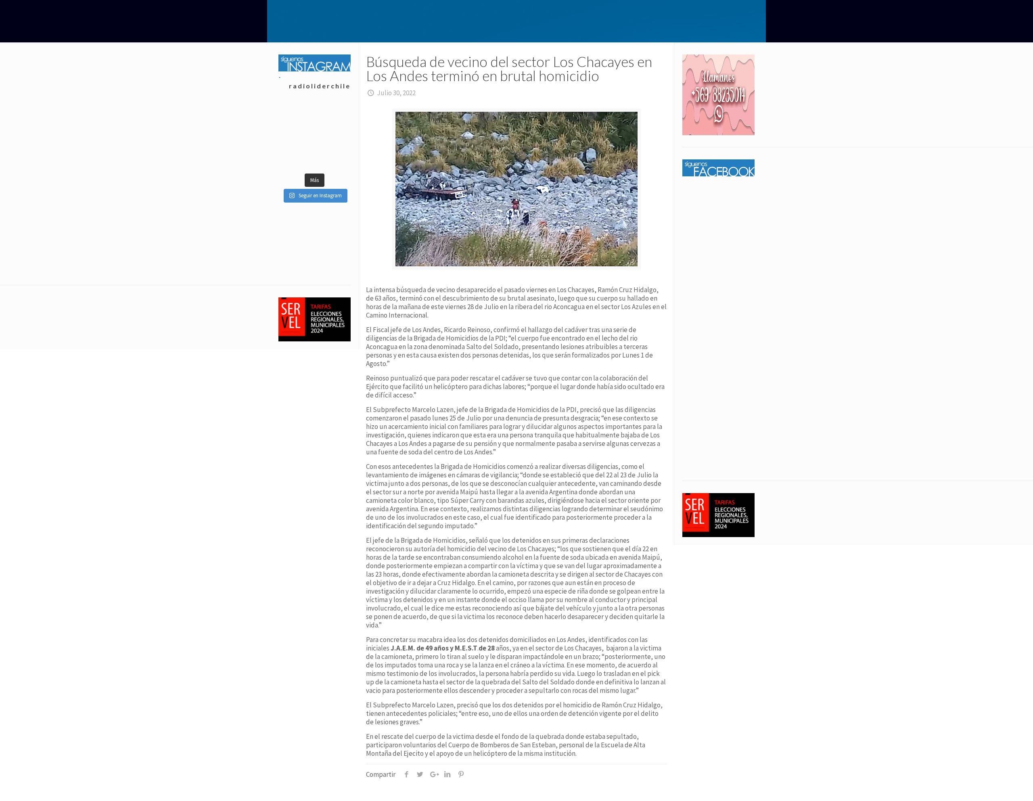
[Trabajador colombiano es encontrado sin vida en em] (296, 156)
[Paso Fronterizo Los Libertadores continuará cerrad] (332, 156)
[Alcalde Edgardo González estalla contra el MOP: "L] (296, 136)
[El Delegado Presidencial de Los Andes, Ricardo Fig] (332, 136)
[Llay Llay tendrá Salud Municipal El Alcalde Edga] (296, 116)
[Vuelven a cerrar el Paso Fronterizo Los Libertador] (332, 116)
